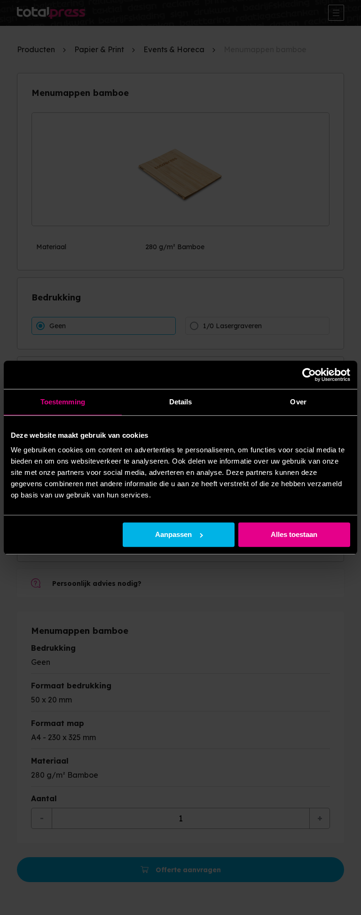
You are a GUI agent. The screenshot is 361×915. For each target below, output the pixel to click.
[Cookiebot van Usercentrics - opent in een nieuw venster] (309, 375)
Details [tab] (180, 402)
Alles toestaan (294, 535)
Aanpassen (173, 535)
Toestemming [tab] (62, 402)
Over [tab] (298, 402)
